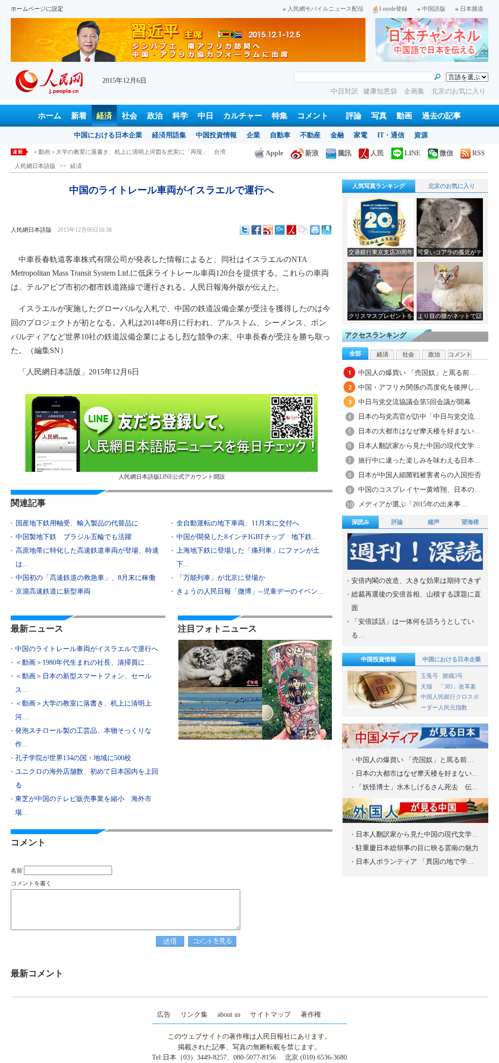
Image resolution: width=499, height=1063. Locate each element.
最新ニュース (37, 629)
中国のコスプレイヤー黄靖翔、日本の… (419, 489)
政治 (155, 116)
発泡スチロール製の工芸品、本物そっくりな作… (83, 737)
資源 (421, 135)
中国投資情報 (216, 135)
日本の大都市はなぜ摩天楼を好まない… (419, 431)
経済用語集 (169, 135)
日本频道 (471, 8)
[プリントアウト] (315, 230)
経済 (104, 116)
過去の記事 (441, 116)
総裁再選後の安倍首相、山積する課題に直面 (416, 601)
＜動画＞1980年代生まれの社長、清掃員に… (83, 662)
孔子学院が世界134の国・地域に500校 (73, 758)
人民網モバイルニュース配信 (326, 8)
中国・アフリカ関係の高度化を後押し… (419, 387)
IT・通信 (390, 135)
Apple (274, 153)
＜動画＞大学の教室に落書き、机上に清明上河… (83, 710)
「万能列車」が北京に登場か (220, 577)
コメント (312, 116)
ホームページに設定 (37, 8)
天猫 (427, 686)
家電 (360, 135)
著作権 (311, 1014)
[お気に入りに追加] (326, 230)
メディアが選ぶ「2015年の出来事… (412, 504)
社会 (129, 116)
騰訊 (344, 153)
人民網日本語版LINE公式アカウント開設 (171, 476)
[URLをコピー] (303, 230)
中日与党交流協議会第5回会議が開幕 (414, 402)
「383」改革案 (457, 686)
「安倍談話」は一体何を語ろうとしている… (412, 628)
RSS (478, 153)
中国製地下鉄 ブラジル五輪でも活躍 (74, 537)
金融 (337, 135)
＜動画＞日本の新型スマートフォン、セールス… (83, 682)
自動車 (280, 135)
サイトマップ (270, 1014)
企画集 (415, 91)
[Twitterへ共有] (245, 230)
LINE (412, 153)
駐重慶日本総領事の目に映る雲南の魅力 (417, 848)
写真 (379, 116)
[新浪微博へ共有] (268, 230)
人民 (377, 153)
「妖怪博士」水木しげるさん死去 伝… (417, 787)
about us (228, 1014)
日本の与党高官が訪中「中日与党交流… (419, 416)
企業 (253, 135)
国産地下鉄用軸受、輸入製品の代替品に (77, 523)
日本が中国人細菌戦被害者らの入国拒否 (419, 475)
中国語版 (433, 8)
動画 (404, 116)
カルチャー (242, 116)
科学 (180, 116)
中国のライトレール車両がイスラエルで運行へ (86, 649)
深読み (360, 522)
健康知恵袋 (381, 91)
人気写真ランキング (378, 186)
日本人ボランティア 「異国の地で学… (415, 861)
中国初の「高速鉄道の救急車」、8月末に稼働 (85, 577)
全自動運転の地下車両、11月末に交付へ (237, 523)
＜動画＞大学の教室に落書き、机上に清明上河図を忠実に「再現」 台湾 (129, 152)
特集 (280, 116)
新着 (79, 116)
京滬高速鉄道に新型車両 (53, 591)
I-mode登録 (393, 8)
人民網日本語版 (35, 166)
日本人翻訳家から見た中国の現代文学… (419, 445)
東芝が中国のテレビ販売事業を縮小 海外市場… (83, 805)
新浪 (312, 153)
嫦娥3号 (452, 675)
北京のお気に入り (458, 91)
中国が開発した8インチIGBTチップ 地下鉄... (247, 537)
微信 (446, 153)
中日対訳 (344, 91)
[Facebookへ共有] (256, 230)
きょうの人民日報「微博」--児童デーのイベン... (250, 591)
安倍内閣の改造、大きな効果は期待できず (416, 580)
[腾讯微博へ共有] (280, 230)
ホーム (49, 116)
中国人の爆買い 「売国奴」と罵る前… (417, 372)
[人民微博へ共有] (291, 230)
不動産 (310, 135)
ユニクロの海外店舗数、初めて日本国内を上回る (86, 778)
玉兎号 (429, 675)
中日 (205, 116)
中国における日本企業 (108, 135)
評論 (354, 116)
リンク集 (194, 1014)
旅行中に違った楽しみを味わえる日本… (419, 460)
